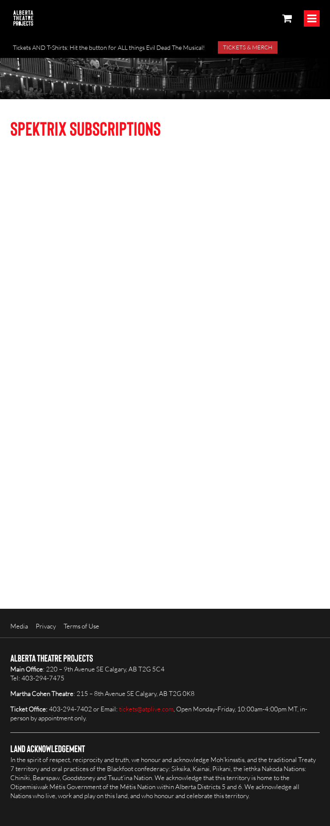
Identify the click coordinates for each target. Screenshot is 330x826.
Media (19, 626)
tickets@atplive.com (146, 709)
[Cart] (287, 18)
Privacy (46, 626)
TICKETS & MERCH (247, 47)
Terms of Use (81, 626)
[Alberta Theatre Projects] (23, 18)
